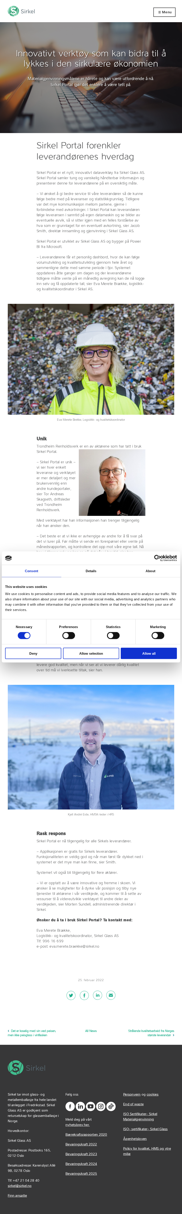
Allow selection (91, 653)
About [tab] (150, 571)
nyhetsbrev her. (77, 1125)
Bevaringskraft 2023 (81, 1154)
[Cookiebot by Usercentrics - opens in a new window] (157, 558)
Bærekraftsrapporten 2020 (86, 1135)
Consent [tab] (31, 571)
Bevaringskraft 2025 (81, 1174)
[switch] (68, 635)
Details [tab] (91, 571)
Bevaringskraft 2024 (81, 1164)
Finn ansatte (17, 1196)
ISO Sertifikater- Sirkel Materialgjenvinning (140, 1116)
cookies (152, 1094)
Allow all (149, 653)
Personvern (132, 1094)
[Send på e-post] (111, 998)
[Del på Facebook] (84, 998)
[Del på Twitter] (71, 998)
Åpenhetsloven (135, 1139)
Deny (33, 653)
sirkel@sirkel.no (20, 1186)
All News (91, 1031)
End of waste (133, 1104)
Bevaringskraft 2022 (81, 1144)
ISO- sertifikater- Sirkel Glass (145, 1129)
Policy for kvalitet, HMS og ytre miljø (147, 1151)
